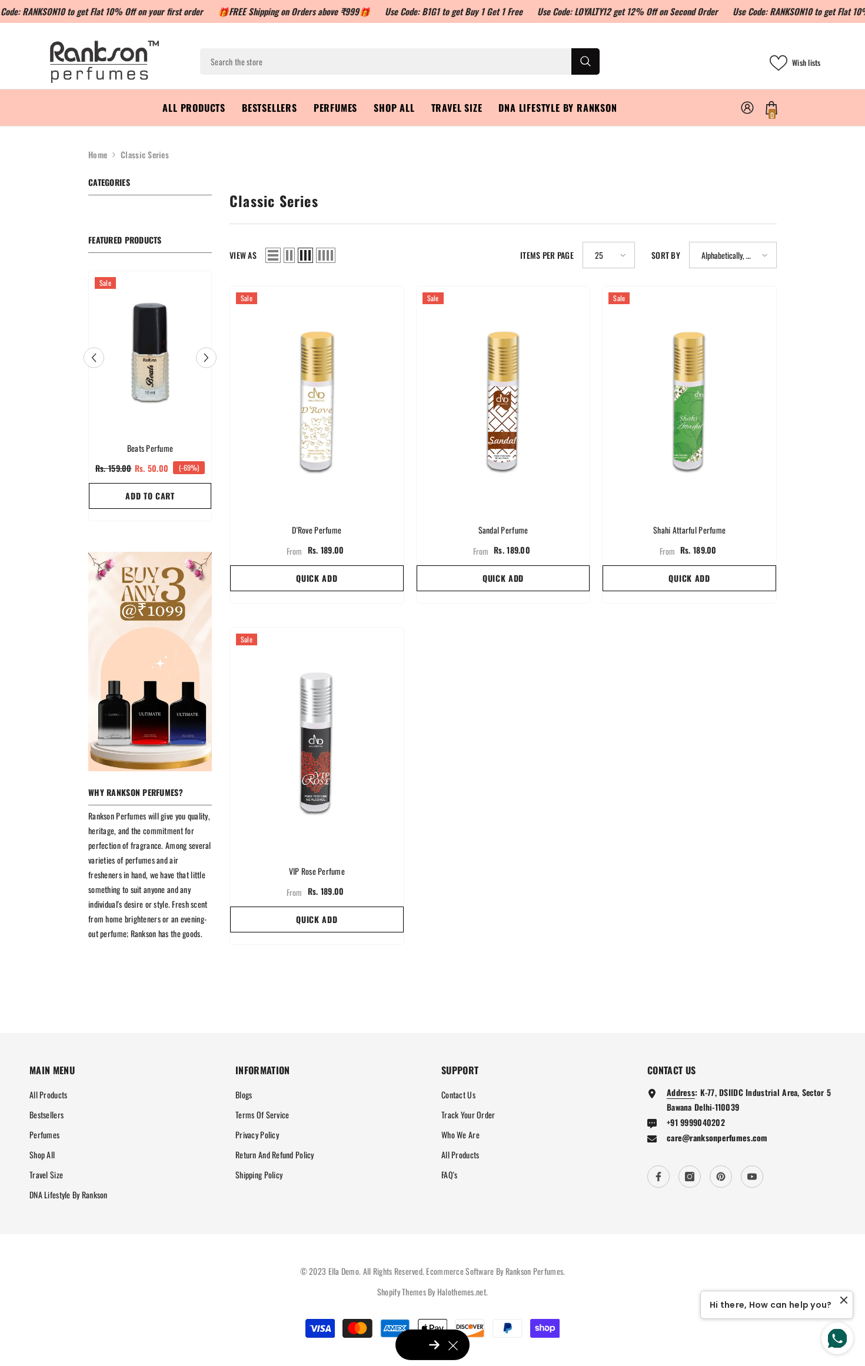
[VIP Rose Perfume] (317, 740)
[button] (94, 357)
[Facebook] (658, 1176)
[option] (150, 399)
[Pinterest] (721, 1176)
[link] (150, 662)
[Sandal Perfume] (503, 399)
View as (243, 255)
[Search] (400, 61)
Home (97, 154)
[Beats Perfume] (150, 350)
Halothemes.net (461, 1291)
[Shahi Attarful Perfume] (689, 399)
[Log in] (747, 107)
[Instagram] (689, 1176)
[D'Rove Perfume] (317, 399)
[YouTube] (752, 1176)
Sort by (665, 255)
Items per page (547, 255)
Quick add (316, 578)
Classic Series (145, 154)
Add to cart (150, 495)
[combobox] (385, 61)
